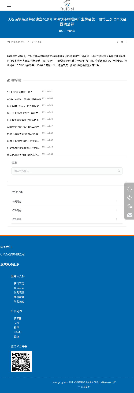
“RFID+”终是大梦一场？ (20, 92)
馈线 (16, 336)
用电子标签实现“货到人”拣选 (22, 133)
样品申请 (19, 288)
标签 (16, 327)
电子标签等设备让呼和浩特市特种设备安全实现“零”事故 (24, 119)
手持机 (17, 332)
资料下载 (19, 283)
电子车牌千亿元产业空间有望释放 (24, 106)
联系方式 (19, 301)
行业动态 (71, 31)
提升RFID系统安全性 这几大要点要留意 (24, 113)
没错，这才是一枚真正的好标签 (24, 99)
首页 (61, 31)
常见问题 (19, 292)
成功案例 (19, 297)
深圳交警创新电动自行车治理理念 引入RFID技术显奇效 (24, 126)
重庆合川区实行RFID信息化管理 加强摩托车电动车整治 (24, 154)
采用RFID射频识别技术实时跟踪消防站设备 (24, 140)
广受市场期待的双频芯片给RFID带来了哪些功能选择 (24, 147)
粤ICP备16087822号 (106, 382)
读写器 (17, 318)
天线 (16, 323)
